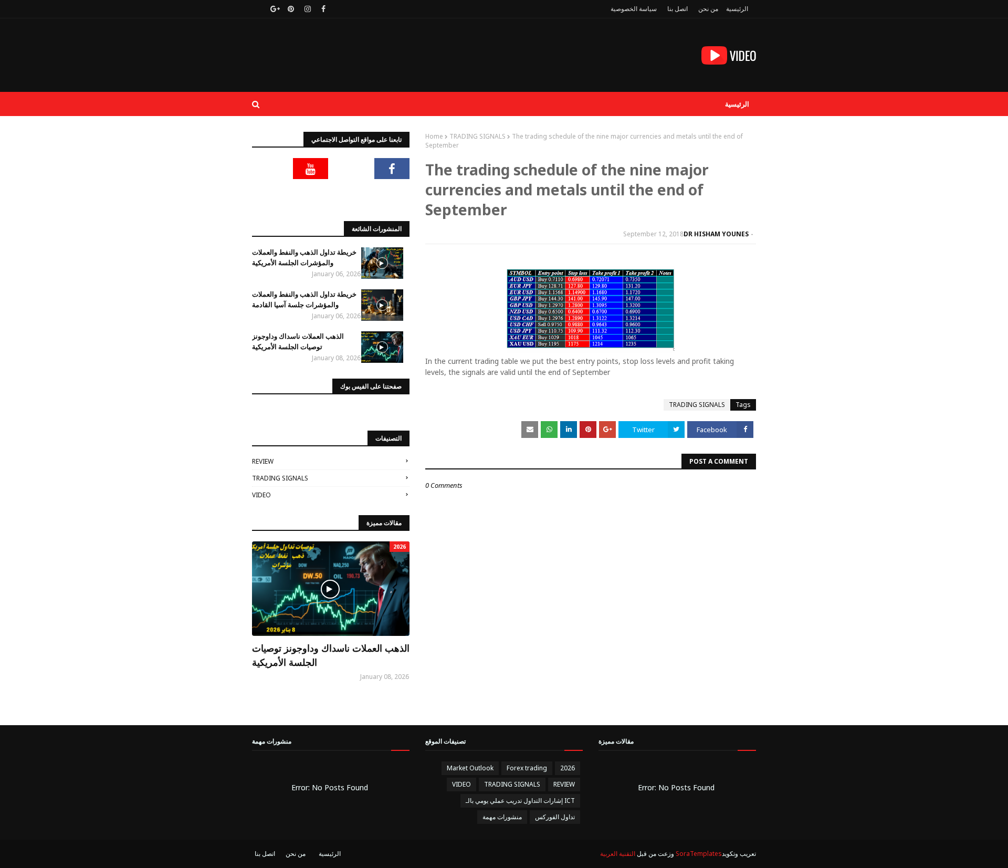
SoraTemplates (699, 853)
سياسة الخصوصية (634, 8)
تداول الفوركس (555, 816)
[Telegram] (270, 168)
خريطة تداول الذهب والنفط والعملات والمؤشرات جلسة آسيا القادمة (304, 299)
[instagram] (307, 9)
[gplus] (274, 9)
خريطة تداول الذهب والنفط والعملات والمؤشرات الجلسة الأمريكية (304, 257)
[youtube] (311, 168)
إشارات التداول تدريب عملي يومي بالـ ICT (520, 800)
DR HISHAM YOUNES (716, 233)
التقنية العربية (617, 853)
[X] (351, 168)
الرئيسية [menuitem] (737, 104)
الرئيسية (737, 8)
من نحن (708, 8)
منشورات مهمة (502, 816)
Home (434, 136)
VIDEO (261, 494)
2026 (567, 768)
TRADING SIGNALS (477, 136)
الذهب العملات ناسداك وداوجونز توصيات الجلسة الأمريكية (298, 341)
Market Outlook (470, 768)
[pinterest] (291, 9)
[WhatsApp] (392, 194)
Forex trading (527, 768)
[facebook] (323, 9)
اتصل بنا (677, 8)
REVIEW (263, 461)
